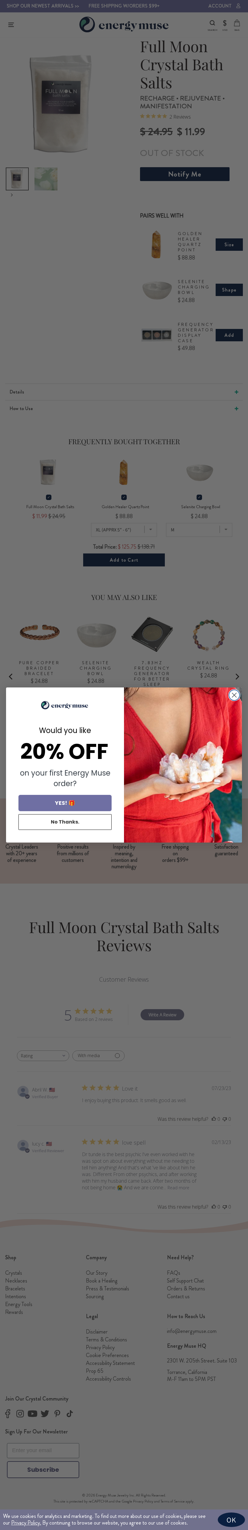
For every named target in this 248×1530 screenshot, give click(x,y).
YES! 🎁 (65, 803)
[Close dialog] (234, 695)
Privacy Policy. (26, 1523)
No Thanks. (65, 821)
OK (231, 1520)
